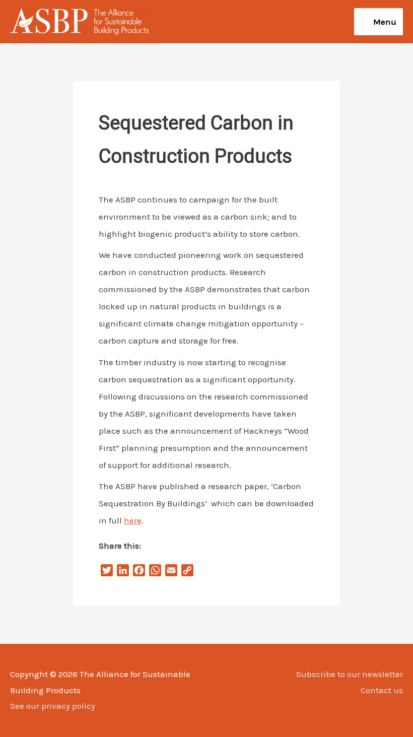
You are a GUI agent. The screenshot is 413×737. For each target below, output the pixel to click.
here (133, 520)
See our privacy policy (52, 706)
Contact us (382, 690)
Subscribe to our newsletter (349, 674)
